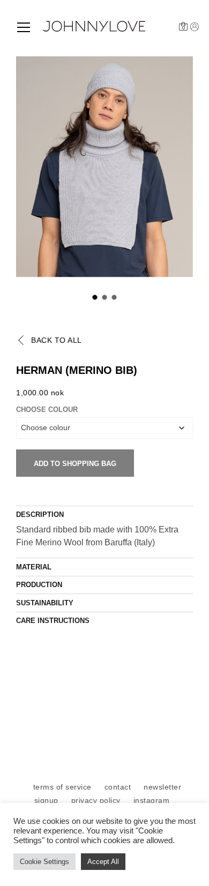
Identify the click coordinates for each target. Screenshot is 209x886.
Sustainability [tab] (44, 603)
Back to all (56, 340)
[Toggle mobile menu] (23, 27)
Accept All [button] (103, 862)
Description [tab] (40, 514)
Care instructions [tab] (52, 621)
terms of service (62, 787)
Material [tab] (33, 567)
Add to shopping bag (75, 464)
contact (117, 787)
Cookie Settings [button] (44, 862)
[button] (95, 297)
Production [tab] (39, 585)
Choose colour (47, 410)
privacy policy (96, 800)
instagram (151, 800)
